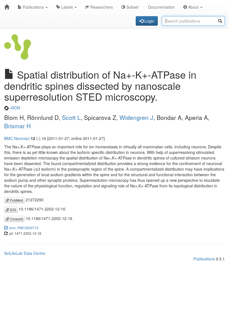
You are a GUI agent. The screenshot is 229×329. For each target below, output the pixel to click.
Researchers (101, 7)
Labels (67, 7)
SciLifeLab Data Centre (24, 253)
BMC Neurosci (17, 138)
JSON (14, 107)
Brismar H (17, 126)
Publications (33, 7)
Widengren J (136, 117)
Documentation (161, 7)
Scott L (71, 117)
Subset (132, 7)
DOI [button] (12, 209)
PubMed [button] (16, 200)
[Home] (6, 7)
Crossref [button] (16, 218)
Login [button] (148, 21)
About (193, 7)
